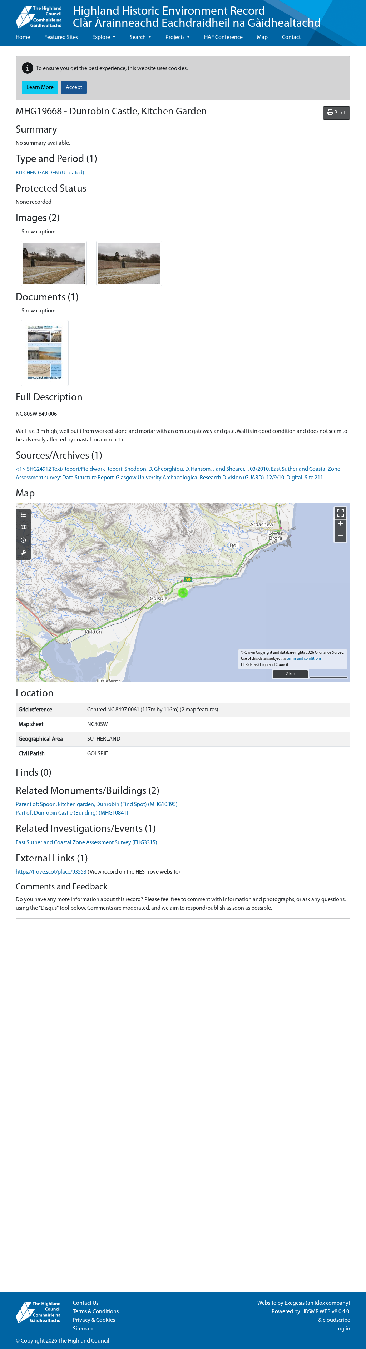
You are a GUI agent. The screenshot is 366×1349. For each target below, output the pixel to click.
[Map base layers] (23, 528)
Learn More (40, 87)
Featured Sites (61, 37)
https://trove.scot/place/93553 (51, 872)
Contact (291, 37)
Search (138, 37)
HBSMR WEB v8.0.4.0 (325, 1312)
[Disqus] (183, 1013)
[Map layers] (23, 515)
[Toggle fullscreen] (340, 513)
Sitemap (83, 1329)
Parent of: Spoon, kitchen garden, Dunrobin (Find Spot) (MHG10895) (97, 804)
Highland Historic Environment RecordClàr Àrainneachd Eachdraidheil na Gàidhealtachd (197, 18)
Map (262, 37)
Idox (320, 1303)
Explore (101, 37)
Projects (175, 37)
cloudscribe (336, 1320)
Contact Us (85, 1303)
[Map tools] (23, 553)
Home (23, 37)
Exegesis (295, 1303)
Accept (74, 87)
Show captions (38, 232)
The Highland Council (83, 1341)
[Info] (23, 540)
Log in (342, 1329)
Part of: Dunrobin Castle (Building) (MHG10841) (72, 813)
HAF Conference (223, 37)
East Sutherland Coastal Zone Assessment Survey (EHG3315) (86, 843)
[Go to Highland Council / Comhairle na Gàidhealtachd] (38, 14)
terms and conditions (304, 659)
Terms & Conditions (96, 1312)
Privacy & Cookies (94, 1320)
